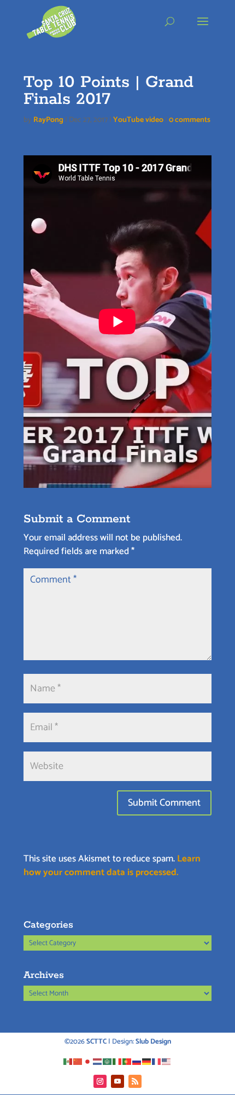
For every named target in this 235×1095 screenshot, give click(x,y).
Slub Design (153, 1041)
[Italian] (117, 1061)
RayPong (48, 120)
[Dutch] (98, 1061)
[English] (167, 1061)
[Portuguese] (127, 1061)
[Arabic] (108, 1061)
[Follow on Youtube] (117, 1081)
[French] (157, 1061)
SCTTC (96, 1041)
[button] (203, 28)
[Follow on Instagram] (100, 1081)
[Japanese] (88, 1061)
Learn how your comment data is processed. (112, 866)
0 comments (189, 120)
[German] (147, 1061)
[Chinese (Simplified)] (78, 1061)
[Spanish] (68, 1061)
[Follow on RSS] (135, 1081)
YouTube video (138, 120)
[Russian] (137, 1061)
